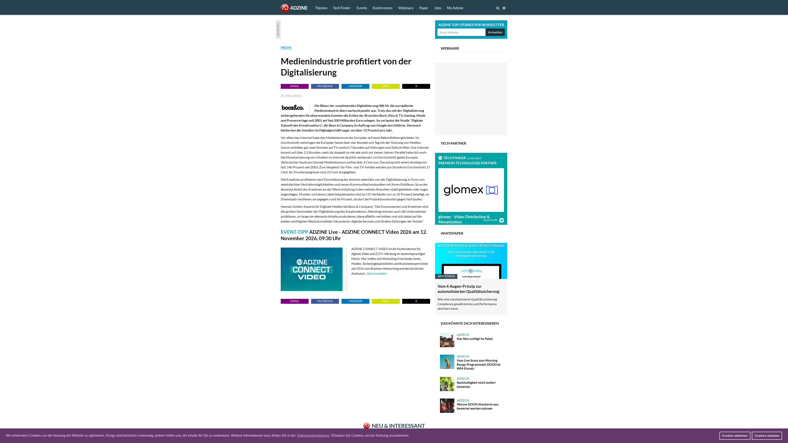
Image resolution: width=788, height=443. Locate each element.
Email (294, 86)
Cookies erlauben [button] (767, 435)
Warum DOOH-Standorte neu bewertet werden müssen (477, 404)
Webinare (405, 8)
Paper (423, 8)
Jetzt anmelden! (376, 273)
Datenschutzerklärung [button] (313, 435)
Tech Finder (342, 8)
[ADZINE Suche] (484, 8)
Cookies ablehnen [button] (735, 435)
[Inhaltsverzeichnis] (504, 8)
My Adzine (455, 8)
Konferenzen (382, 8)
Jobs (437, 8)
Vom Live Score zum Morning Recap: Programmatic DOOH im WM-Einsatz (479, 362)
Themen (321, 8)
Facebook (325, 86)
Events (362, 8)
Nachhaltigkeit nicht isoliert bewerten (476, 382)
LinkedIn (355, 86)
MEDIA (286, 47)
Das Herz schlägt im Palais (475, 337)
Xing (385, 86)
